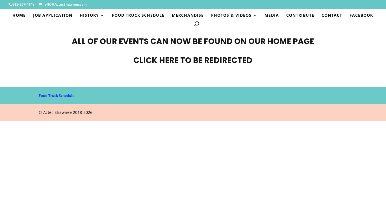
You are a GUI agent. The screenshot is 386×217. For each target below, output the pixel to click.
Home (19, 15)
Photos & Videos (231, 15)
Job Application (52, 15)
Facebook (361, 15)
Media (271, 15)
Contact (332, 15)
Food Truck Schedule (138, 15)
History (89, 15)
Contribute (300, 15)
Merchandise (188, 15)
